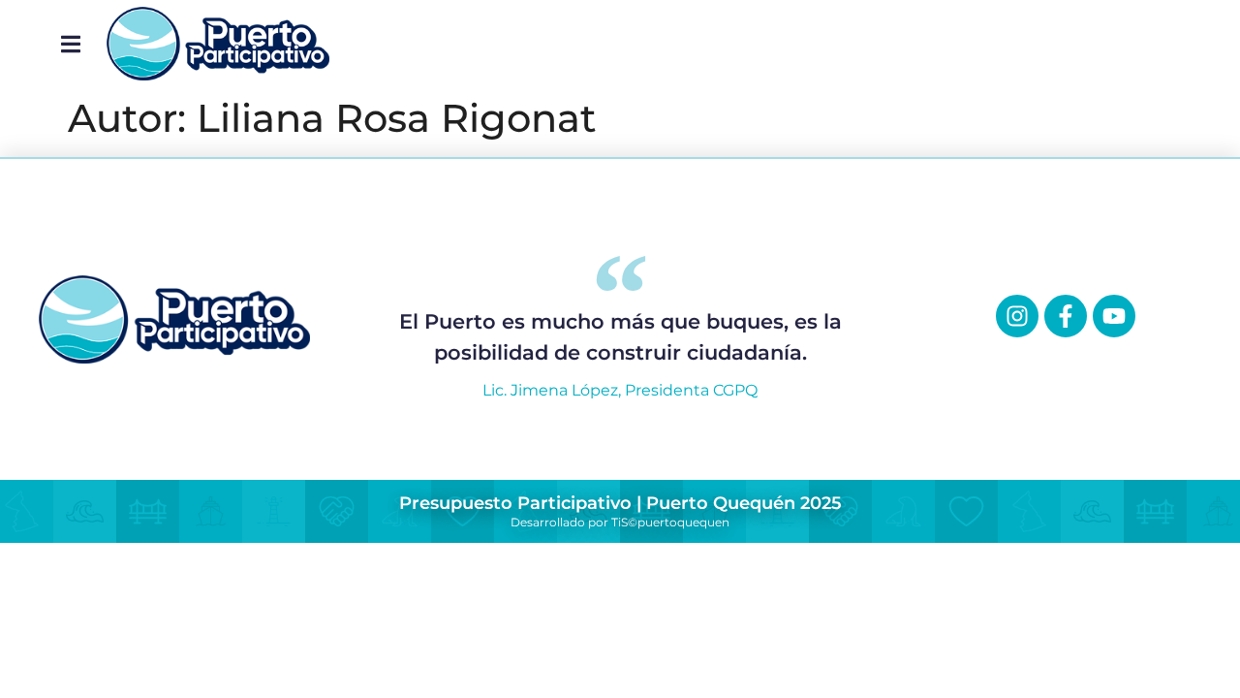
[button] (70, 43)
